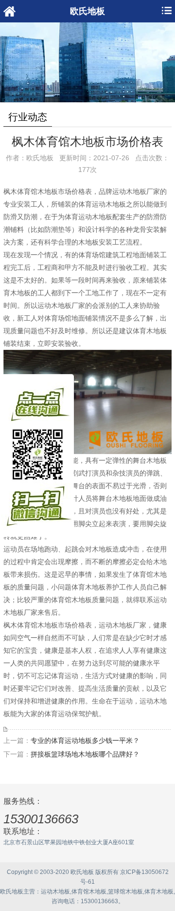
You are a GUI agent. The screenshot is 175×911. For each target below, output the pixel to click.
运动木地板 (55, 891)
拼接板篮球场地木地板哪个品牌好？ (85, 754)
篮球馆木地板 (125, 891)
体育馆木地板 (88, 891)
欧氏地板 (11, 891)
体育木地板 (159, 891)
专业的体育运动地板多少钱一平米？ (85, 740)
